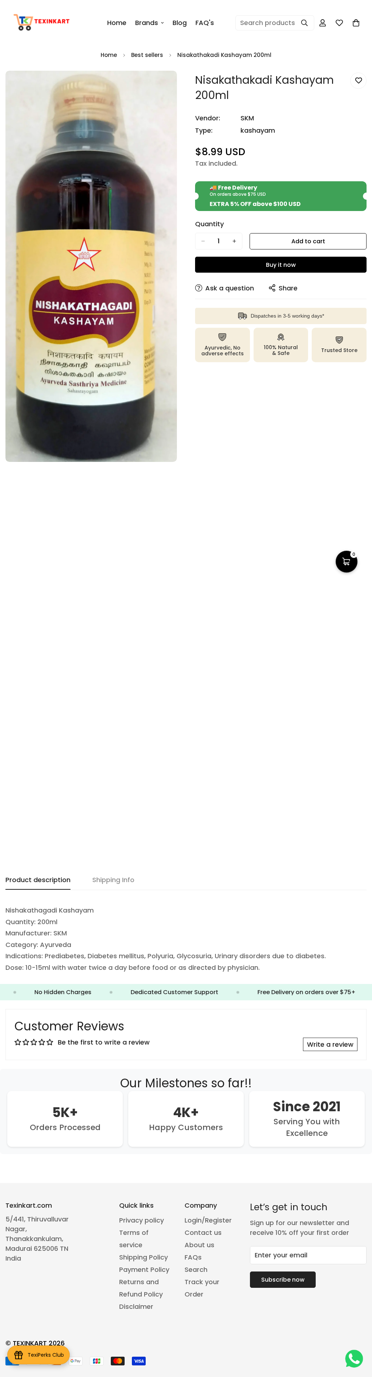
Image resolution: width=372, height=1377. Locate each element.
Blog (180, 22)
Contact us (203, 1232)
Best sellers (147, 55)
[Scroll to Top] (357, 1337)
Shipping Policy (143, 1257)
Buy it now (281, 265)
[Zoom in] (170, 86)
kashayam (257, 130)
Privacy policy (141, 1220)
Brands (146, 22)
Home (116, 22)
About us (199, 1244)
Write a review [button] (330, 1044)
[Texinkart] (42, 23)
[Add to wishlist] (358, 81)
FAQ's (204, 22)
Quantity (209, 224)
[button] (346, 561)
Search (196, 1269)
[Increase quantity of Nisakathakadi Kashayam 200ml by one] (234, 241)
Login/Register (208, 1220)
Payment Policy (144, 1269)
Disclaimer (136, 1306)
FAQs (193, 1257)
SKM (247, 118)
